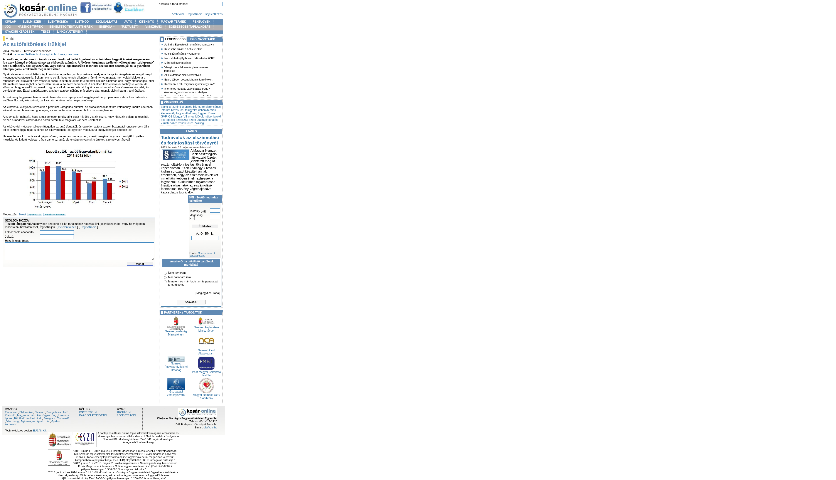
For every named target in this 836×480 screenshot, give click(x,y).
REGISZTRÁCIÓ (126, 415)
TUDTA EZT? (130, 26)
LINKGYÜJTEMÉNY (70, 31)
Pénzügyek (43, 415)
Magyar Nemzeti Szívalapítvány (202, 254)
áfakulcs (166, 106)
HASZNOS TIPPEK (30, 26)
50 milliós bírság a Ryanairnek (182, 53)
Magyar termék (26, 415)
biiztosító (199, 106)
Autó (65, 412)
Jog (54, 415)
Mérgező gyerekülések (177, 62)
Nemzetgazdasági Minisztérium (176, 333)
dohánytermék (207, 110)
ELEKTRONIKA (58, 21)
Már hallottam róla (179, 277)
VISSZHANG (153, 26)
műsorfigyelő (213, 116)
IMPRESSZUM (88, 412)
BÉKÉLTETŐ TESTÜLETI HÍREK (71, 26)
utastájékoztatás (207, 119)
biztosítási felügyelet (184, 110)
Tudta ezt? (63, 418)
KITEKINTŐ (146, 21)
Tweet (22, 214)
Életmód (39, 412)
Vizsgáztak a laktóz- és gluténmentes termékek (186, 68)
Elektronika (26, 412)
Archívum (178, 14)
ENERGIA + (107, 26)
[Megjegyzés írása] (208, 293)
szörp (192, 119)
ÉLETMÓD (82, 21)
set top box (168, 119)
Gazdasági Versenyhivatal (176, 393)
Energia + (49, 418)
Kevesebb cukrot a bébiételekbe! (183, 49)
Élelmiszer (11, 412)
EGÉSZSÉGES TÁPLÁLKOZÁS (189, 26)
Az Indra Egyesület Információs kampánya (189, 44)
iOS (170, 116)
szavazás (182, 119)
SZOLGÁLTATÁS (106, 21)
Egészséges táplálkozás (35, 421)
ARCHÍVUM (123, 412)
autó (17, 54)
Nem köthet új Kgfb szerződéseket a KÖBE (189, 58)
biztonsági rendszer (66, 54)
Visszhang (12, 421)
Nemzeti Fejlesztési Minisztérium (206, 329)
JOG (8, 26)
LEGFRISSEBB (175, 39)
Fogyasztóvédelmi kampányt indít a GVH (188, 96)
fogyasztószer (207, 113)
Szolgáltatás (53, 412)
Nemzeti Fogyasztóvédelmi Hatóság (176, 367)
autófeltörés (28, 54)
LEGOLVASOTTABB (202, 39)
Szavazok (191, 302)
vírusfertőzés (169, 123)
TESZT (45, 31)
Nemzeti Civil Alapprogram (206, 352)
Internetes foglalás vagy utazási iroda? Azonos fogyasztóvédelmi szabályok (187, 90)
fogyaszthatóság (186, 113)
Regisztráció (194, 14)
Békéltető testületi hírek (28, 418)
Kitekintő (10, 415)
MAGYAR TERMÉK (173, 21)
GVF (164, 116)
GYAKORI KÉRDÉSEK (19, 31)
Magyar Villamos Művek (188, 116)
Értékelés (205, 226)
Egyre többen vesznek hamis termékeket (188, 79)
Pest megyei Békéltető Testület (206, 373)
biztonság (42, 54)
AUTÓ (128, 21)
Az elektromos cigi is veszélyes (182, 74)
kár (51, 54)
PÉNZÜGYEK (201, 21)
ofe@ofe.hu (210, 427)
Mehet (140, 263)
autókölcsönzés (182, 106)
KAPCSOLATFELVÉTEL (93, 415)
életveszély (168, 113)
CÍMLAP (10, 21)
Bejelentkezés (214, 14)
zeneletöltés (186, 123)
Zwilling (199, 123)
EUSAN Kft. (40, 430)
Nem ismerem (177, 272)
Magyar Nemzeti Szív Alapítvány (206, 396)
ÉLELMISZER (32, 21)
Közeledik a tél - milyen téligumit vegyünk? (189, 84)
